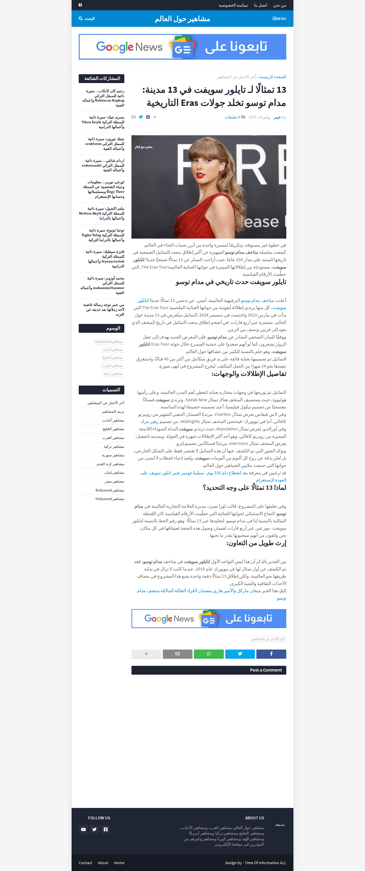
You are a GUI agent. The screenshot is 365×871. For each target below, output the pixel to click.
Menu (281, 18)
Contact (85, 862)
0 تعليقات (232, 117)
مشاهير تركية (113, 373)
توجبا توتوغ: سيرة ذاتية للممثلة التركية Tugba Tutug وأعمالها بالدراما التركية (103, 235)
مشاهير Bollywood (110, 490)
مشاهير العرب (112, 365)
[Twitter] (141, 117)
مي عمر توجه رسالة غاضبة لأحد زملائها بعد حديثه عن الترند (103, 310)
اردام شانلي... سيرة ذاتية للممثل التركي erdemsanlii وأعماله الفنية (103, 165)
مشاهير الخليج (112, 357)
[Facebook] (148, 117)
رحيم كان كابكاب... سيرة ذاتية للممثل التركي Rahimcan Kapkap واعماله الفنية (103, 98)
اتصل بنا (260, 5)
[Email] (133, 117)
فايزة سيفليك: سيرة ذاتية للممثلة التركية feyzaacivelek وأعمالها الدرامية (105, 259)
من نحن (279, 5)
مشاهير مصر (114, 481)
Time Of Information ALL (265, 862)
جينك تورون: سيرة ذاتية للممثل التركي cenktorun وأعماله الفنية (104, 144)
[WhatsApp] (209, 654)
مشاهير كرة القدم (110, 463)
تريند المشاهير (113, 411)
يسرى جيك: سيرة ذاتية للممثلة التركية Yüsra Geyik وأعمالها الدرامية (103, 122)
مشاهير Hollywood (109, 341)
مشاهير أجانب (113, 349)
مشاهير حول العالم (182, 18)
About (103, 862)
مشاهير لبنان (114, 472)
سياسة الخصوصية (233, 5)
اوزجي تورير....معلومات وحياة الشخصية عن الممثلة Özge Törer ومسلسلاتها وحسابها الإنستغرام (103, 189)
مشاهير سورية (113, 455)
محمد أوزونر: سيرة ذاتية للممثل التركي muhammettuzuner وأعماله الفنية (102, 285)
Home (119, 862)
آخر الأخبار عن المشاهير (236, 76)
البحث (90, 18)
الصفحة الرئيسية (272, 76)
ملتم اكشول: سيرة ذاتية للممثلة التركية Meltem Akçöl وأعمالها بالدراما (101, 213)
